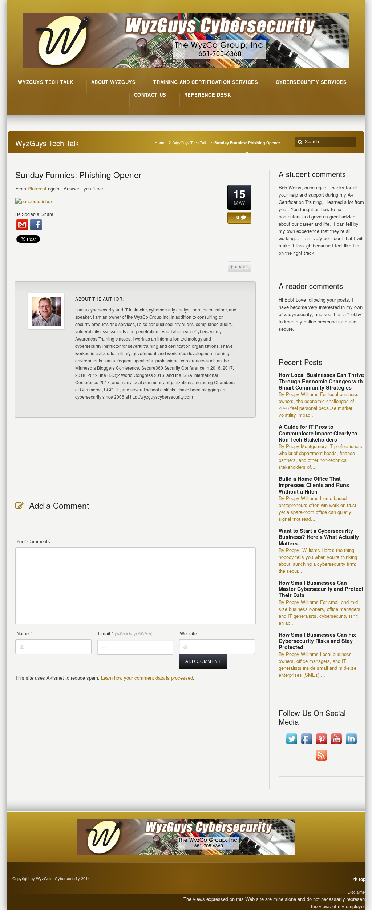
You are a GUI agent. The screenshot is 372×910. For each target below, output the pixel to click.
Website (188, 633)
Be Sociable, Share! (34, 214)
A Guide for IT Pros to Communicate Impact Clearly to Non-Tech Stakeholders (318, 433)
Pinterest (37, 188)
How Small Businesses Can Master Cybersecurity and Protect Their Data (321, 589)
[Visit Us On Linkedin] (351, 744)
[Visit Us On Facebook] (306, 744)
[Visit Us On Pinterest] (321, 744)
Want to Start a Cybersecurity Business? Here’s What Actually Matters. (319, 537)
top (362, 879)
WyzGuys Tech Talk (190, 142)
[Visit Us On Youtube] (336, 744)
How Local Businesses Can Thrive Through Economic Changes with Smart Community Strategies (321, 381)
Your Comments (33, 541)
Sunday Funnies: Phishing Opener (78, 174)
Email (125, 633)
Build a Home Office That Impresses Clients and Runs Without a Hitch (314, 485)
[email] (22, 224)
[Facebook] (36, 224)
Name (24, 633)
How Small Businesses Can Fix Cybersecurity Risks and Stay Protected (317, 641)
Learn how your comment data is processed (147, 677)
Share (239, 266)
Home (160, 142)
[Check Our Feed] (321, 760)
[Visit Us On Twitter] (291, 744)
